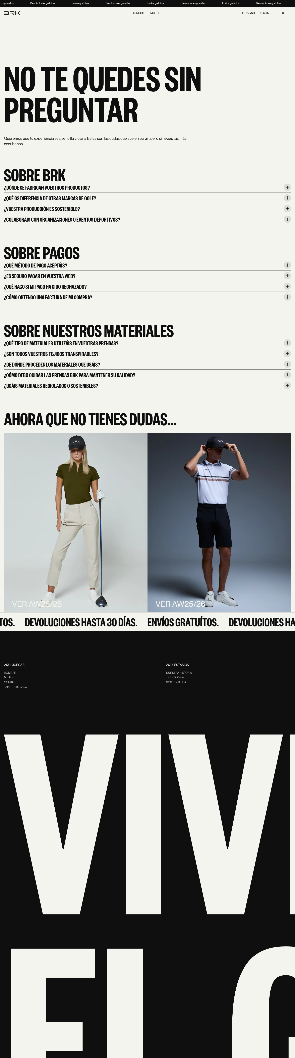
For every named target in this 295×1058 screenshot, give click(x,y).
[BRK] (12, 13)
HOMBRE (10, 672)
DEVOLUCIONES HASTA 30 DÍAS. (72, 621)
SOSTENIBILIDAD (177, 682)
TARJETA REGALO (15, 686)
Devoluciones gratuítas (40, 3)
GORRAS (9, 682)
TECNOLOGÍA (175, 677)
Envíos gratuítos (77, 3)
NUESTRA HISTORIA (179, 672)
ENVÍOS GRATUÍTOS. (174, 621)
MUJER (8, 677)
